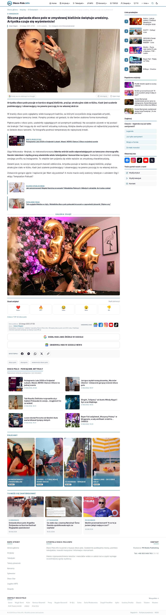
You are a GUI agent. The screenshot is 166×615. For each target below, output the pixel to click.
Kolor (28, 603)
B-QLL (72, 603)
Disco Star (11, 579)
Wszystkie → (154, 598)
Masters (155, 603)
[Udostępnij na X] (41, 353)
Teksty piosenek (13, 563)
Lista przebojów (131, 12)
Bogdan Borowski (61, 603)
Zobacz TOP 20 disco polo (17, 317)
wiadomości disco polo (40, 362)
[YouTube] (111, 325)
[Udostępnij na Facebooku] (22, 353)
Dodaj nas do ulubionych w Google (23, 96)
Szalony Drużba (127, 603)
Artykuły (66, 3)
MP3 (91, 3)
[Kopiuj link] (48, 353)
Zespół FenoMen (106, 603)
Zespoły (127, 3)
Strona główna (12, 10)
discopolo (24, 362)
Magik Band (19, 603)
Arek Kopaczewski (15, 606)
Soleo (79, 603)
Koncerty (102, 3)
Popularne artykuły (132, 77)
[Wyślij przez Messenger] (28, 353)
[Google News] (95, 325)
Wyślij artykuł (134, 173)
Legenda (129, 131)
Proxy (50, 603)
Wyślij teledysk (135, 178)
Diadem (147, 603)
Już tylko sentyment (134, 137)
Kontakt (132, 184)
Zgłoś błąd (116, 96)
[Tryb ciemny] (157, 3)
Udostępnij (103, 96)
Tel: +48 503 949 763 (146, 553)
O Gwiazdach (33, 10)
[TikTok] (116, 325)
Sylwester (11, 573)
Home (54, 3)
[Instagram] (106, 325)
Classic (138, 603)
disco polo (12, 362)
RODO (157, 612)
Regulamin (133, 612)
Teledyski (79, 3)
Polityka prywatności (146, 612)
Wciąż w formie (132, 142)
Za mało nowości (133, 148)
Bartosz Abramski (39, 603)
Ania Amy (35, 606)
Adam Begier (13, 26)
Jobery (26, 606)
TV (137, 3)
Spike (117, 603)
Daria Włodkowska (91, 603)
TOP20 (115, 3)
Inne (146, 3)
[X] (152, 160)
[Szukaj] (152, 3)
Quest (10, 603)
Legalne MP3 (12, 584)
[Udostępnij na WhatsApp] (35, 353)
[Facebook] (101, 325)
